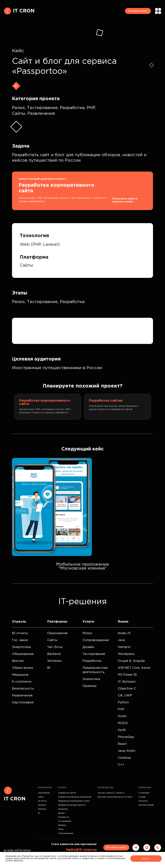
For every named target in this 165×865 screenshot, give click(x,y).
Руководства (105, 788)
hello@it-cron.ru (81, 850)
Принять (146, 858)
